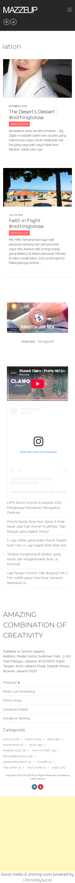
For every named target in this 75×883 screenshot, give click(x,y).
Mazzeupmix (13, 744)
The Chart (12, 767)
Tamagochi (45, 341)
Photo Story (12, 700)
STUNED (44, 761)
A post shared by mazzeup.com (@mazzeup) (38, 491)
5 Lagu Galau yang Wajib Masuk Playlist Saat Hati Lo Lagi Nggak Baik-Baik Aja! (37, 542)
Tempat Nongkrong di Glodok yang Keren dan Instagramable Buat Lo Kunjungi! (33, 559)
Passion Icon (19, 124)
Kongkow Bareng (16, 718)
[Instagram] (6, 22)
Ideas (53, 739)
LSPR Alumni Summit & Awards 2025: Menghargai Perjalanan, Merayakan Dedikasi (34, 507)
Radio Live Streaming (19, 691)
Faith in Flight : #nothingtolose (26, 223)
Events (33, 739)
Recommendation (18, 756)
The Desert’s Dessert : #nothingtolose (33, 114)
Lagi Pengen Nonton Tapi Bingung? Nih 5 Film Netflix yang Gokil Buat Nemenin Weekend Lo (37, 578)
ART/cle (11, 739)
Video (58, 767)
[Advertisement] (37, 833)
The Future (36, 767)
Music (35, 744)
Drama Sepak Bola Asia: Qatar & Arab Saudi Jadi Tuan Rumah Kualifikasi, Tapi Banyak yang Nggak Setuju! (36, 526)
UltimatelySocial (37, 880)
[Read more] (37, 155)
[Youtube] (13, 22)
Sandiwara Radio (15, 709)
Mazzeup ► (12, 682)
